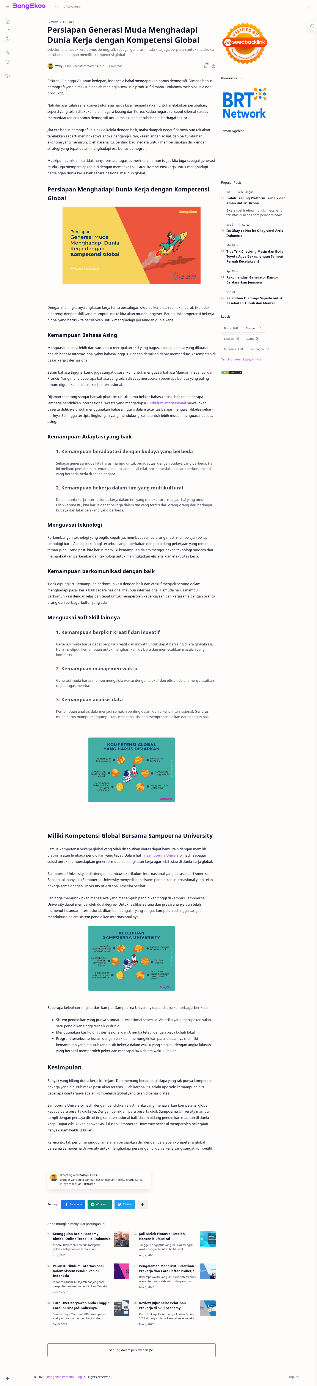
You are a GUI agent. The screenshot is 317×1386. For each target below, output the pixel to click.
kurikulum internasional (166, 403)
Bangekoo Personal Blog (64, 1377)
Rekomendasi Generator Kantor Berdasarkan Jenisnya (252, 279)
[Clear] (123, 6)
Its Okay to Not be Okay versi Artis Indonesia (254, 233)
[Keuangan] (247, 192)
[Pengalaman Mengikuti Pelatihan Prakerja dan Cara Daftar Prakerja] (208, 1271)
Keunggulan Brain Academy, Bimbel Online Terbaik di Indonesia (82, 1236)
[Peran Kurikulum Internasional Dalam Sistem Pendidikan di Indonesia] (121, 1271)
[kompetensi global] (131, 770)
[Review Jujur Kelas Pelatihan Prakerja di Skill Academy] (208, 1308)
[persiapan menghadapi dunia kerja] (132, 245)
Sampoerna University (164, 855)
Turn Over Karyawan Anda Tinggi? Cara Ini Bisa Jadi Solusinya (81, 1305)
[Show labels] (241, 359)
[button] (309, 6)
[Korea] (246, 224)
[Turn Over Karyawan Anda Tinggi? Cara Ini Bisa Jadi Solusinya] (121, 1308)
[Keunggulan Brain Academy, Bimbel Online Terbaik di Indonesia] (121, 1239)
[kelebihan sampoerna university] (131, 958)
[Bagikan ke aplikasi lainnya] (142, 1204)
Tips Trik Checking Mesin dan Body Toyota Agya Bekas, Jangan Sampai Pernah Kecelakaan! (254, 256)
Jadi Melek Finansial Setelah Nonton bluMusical (162, 1236)
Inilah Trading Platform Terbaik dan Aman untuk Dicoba (256, 200)
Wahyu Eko (137, 1377)
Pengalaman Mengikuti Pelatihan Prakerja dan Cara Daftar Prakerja (167, 1268)
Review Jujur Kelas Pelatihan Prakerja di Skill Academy (162, 1305)
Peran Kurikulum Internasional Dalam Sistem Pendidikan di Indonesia (78, 1271)
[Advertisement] (253, 543)
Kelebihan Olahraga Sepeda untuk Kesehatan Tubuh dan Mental (254, 300)
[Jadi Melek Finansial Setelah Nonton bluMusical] (208, 1239)
